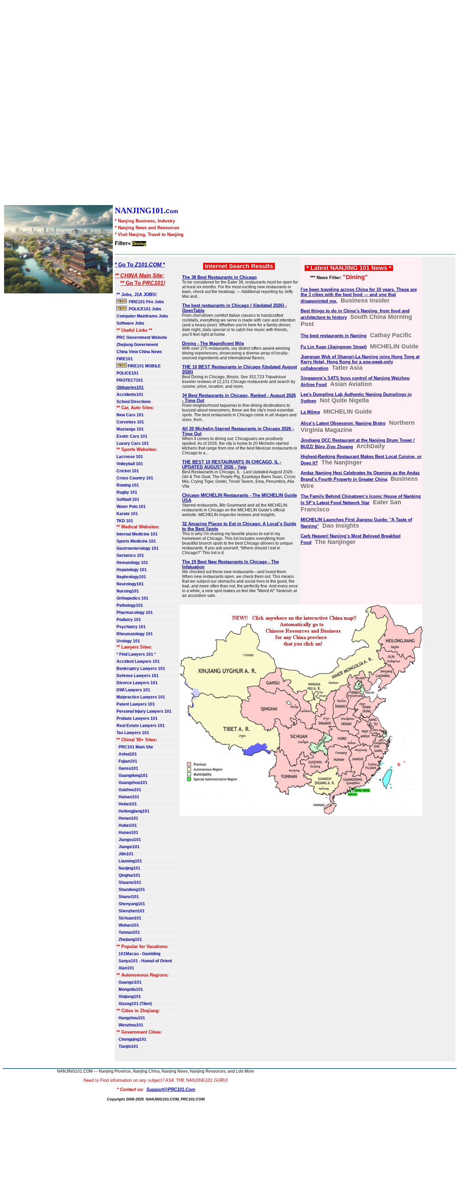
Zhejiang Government (137, 344)
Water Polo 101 (131, 506)
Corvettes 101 (130, 422)
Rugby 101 (127, 492)
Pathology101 (130, 605)
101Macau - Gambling (138, 953)
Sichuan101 (129, 918)
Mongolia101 (130, 989)
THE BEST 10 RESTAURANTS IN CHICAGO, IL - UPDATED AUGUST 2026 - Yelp (231, 464)
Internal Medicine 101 (137, 534)
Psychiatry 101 (131, 626)
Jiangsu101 (129, 839)
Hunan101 (127, 832)
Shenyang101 (131, 903)
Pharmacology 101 (135, 612)
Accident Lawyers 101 (138, 661)
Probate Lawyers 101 (137, 718)
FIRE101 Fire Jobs (146, 301)
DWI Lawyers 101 (133, 690)
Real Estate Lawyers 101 (141, 725)
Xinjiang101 (129, 996)
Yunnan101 (128, 932)
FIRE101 (125, 359)
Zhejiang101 (129, 939)
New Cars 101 (130, 415)
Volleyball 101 (130, 463)
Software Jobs (131, 323)
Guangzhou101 (132, 782)
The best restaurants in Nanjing (334, 335)
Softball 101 (128, 499)
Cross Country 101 (135, 478)
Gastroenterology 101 (138, 548)
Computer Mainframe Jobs (142, 316)
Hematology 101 (132, 562)
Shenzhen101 (131, 911)
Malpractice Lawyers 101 (141, 697)
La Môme (310, 412)
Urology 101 (128, 641)
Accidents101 (130, 394)
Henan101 (127, 818)
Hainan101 (128, 797)
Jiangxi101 (128, 846)
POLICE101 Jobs (144, 309)
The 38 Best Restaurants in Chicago (219, 277)
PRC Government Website (142, 337)
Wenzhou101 (130, 1025)
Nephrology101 (131, 577)
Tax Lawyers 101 (133, 732)
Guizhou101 (129, 789)
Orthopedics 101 (132, 598)
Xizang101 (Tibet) (134, 1003)
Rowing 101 (128, 485)
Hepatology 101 (132, 569)
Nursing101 (128, 591)
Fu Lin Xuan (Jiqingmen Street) (334, 346)
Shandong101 (131, 889)
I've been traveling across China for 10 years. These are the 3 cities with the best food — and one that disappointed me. (359, 295)
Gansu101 (127, 768)
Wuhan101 (128, 925)
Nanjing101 (128, 868)
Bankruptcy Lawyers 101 (141, 668)
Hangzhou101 (131, 1018)
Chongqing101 (131, 1039)
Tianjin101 (127, 1046)
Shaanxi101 (129, 882)
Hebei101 (127, 804)
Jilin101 (125, 854)
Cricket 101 (128, 471)
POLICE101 (128, 373)
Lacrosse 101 (130, 456)
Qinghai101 (128, 875)
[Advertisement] (204, 103)
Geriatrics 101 (130, 555)
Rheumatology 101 (135, 634)
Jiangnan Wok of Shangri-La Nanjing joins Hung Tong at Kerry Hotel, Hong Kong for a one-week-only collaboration (360, 362)
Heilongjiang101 (133, 811)
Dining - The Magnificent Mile (213, 343)
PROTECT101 (130, 380)
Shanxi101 (128, 896)
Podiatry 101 (129, 619)
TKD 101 (125, 520)
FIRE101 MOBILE (144, 366)
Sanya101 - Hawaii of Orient (144, 961)
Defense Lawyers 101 (138, 675)
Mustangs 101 (130, 429)
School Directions (134, 401)
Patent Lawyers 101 (136, 704)
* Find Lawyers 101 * (136, 654)
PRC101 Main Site (135, 747)
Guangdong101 (132, 775)
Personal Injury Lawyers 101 (144, 711)
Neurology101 (130, 584)
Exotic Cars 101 (132, 436)
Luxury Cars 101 (133, 443)
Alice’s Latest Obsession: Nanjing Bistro (343, 423)
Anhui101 (127, 754)
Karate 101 (127, 513)
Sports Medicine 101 (136, 541)
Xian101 (125, 968)
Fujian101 (127, 761)
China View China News (139, 351)
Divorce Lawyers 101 (137, 682)
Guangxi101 (129, 982)
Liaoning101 (129, 861)
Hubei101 (127, 825)
